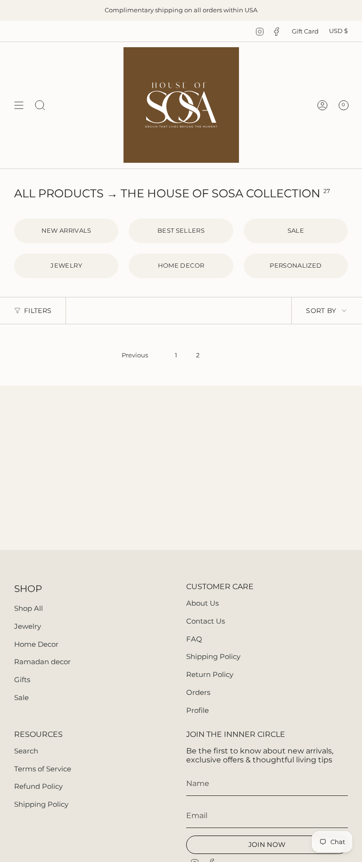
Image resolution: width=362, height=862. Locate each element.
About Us (202, 603)
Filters (37, 310)
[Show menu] (18, 105)
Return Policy (209, 674)
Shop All (28, 608)
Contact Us (205, 621)
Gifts (22, 679)
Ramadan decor (42, 661)
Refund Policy (38, 786)
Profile (197, 710)
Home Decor (36, 644)
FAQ (194, 638)
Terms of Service (42, 768)
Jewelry (27, 626)
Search (26, 750)
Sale (21, 697)
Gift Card (305, 31)
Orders (198, 692)
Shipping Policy (213, 656)
